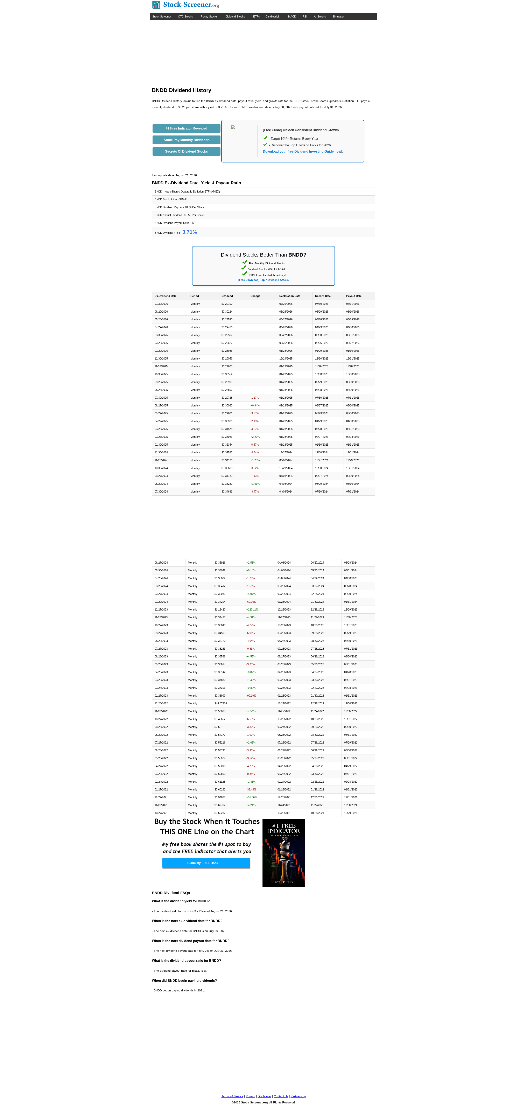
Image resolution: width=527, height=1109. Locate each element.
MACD (292, 16)
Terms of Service (232, 1096)
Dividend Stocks (235, 16)
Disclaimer (264, 1096)
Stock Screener (161, 16)
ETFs (256, 16)
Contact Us (281, 1096)
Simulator (338, 16)
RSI (305, 16)
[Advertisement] (263, 51)
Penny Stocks (209, 16)
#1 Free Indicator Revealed (186, 128)
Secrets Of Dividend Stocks (186, 151)
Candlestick (273, 16)
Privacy (250, 1096)
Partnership (298, 1096)
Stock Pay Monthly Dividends (187, 140)
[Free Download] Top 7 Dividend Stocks (263, 279)
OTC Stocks (185, 16)
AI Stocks (320, 16)
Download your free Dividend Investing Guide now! (302, 151)
